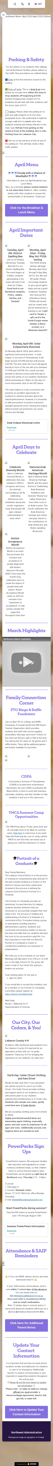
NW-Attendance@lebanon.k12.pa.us (26, 1296)
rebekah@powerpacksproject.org (27, 1199)
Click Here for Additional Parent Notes (26, 1325)
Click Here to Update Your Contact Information (26, 1412)
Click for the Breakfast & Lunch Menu (26, 210)
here (14, 1187)
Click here (17, 833)
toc (3, 15)
